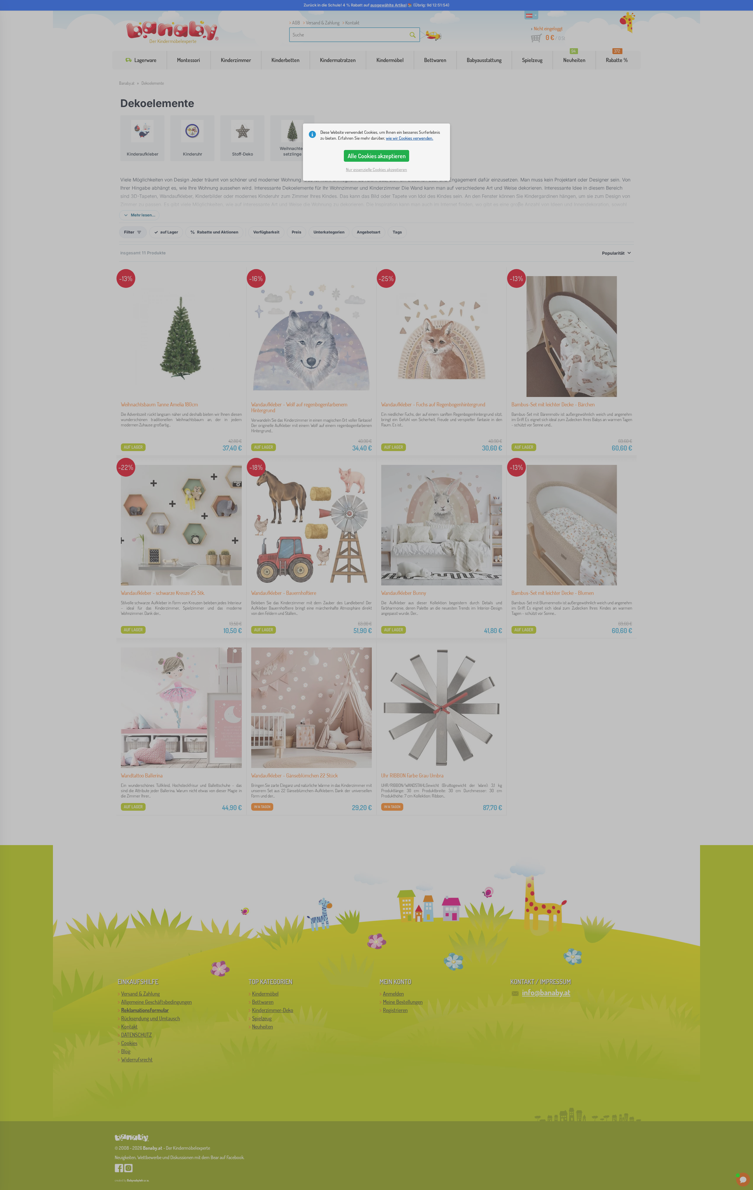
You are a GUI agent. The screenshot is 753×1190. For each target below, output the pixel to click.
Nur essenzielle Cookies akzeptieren (376, 169)
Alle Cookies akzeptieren (377, 156)
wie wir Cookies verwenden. (409, 138)
